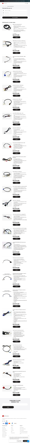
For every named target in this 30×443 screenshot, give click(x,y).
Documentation (22, 430)
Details (16, 37)
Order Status (3, 431)
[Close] (29, 1)
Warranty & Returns (4, 430)
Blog (11, 431)
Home (3, 6)
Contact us (12, 430)
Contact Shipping (4, 432)
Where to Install (4, 434)
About (12, 427)
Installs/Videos (22, 427)
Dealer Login (3, 436)
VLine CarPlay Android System (23, 431)
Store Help (3, 427)
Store (5, 6)
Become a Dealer (4, 435)
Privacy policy (13, 432)
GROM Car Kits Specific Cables (10, 6)
